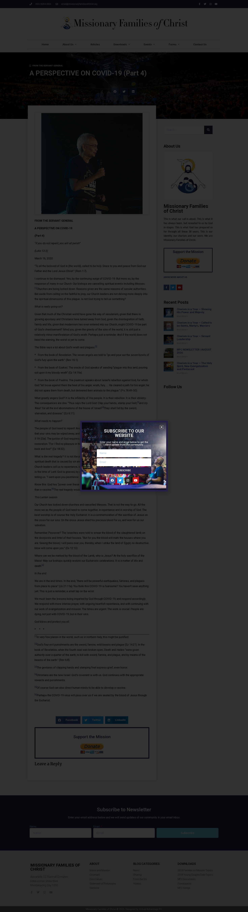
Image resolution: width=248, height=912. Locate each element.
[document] (124, 456)
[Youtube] (136, 480)
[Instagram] (128, 480)
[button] (161, 427)
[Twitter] (120, 480)
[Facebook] (112, 480)
